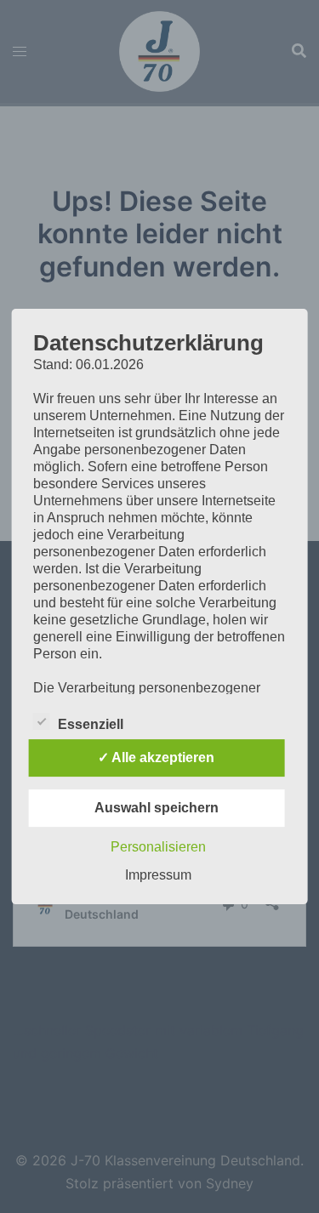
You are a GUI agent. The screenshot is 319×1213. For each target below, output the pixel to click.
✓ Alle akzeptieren (156, 757)
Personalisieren (158, 847)
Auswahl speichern (156, 807)
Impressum (158, 875)
